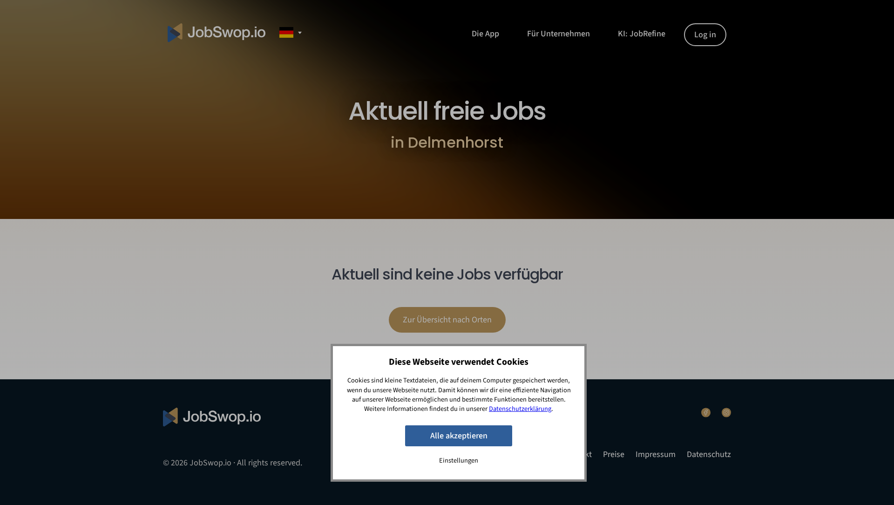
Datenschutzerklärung (520, 409)
